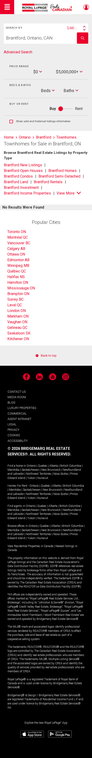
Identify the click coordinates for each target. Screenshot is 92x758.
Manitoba (13, 469)
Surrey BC (15, 299)
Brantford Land (16, 182)
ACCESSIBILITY (18, 441)
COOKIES (14, 435)
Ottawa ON (16, 254)
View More (66, 193)
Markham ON (18, 316)
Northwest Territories (38, 473)
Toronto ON (16, 231)
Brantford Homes (62, 170)
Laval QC (14, 305)
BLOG (11, 402)
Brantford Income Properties (27, 193)
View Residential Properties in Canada (30, 546)
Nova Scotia (60, 473)
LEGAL (12, 424)
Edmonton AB (18, 260)
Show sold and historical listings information (40, 121)
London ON (16, 310)
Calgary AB (16, 248)
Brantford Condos (18, 176)
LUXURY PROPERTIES (22, 408)
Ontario (31, 465)
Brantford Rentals (48, 182)
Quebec (42, 465)
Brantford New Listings (23, 165)
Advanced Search (18, 52)
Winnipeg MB (18, 265)
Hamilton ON (17, 282)
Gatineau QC (17, 327)
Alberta (53, 465)
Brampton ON (18, 294)
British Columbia (70, 465)
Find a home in (17, 465)
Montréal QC (17, 237)
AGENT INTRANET (19, 419)
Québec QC (16, 271)
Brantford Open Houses (23, 170)
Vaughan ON (17, 322)
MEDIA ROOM (17, 397)
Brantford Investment (21, 187)
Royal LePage (47, 8)
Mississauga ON (21, 288)
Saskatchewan (30, 469)
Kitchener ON (18, 339)
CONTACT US (17, 391)
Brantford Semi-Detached (59, 176)
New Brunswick (51, 469)
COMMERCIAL (17, 413)
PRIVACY (13, 429)
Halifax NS (16, 277)
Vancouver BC (18, 243)
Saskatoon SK (18, 333)
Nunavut (42, 478)
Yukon (31, 478)
